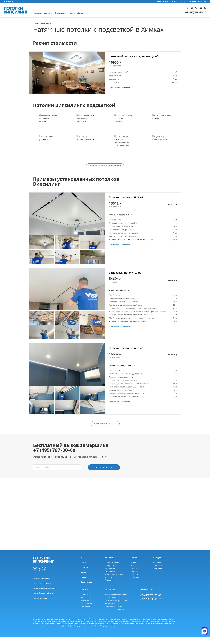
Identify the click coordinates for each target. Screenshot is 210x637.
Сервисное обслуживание (116, 600)
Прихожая (135, 577)
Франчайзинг (86, 603)
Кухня (133, 562)
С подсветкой (110, 565)
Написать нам (162, 1)
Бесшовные (110, 568)
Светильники (86, 582)
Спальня (134, 574)
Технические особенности (116, 594)
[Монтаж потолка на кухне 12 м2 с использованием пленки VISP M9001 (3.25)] (67, 214)
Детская (134, 571)
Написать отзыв (40, 598)
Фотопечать (110, 571)
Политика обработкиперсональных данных (114, 607)
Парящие (109, 580)
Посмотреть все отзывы (105, 424)
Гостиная (135, 568)
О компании (86, 594)
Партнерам (86, 606)
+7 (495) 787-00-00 (195, 8)
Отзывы (84, 567)
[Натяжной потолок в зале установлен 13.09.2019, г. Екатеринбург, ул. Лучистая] (48, 146)
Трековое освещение (114, 574)
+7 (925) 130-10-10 (195, 12)
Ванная (134, 565)
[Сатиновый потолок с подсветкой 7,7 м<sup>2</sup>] (67, 73)
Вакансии (85, 600)
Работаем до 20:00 (199, 1)
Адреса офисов (76, 13)
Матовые (157, 562)
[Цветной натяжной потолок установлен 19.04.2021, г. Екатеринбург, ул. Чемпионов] (162, 124)
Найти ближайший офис (43, 593)
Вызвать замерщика (41, 578)
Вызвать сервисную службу (45, 588)
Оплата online (179, 1)
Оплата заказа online (42, 583)
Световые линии (112, 562)
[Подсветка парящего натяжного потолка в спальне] (124, 124)
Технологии (46, 23)
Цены (83, 562)
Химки (36, 23)
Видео (83, 577)
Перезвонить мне (104, 467)
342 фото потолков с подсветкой (105, 166)
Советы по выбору (112, 597)
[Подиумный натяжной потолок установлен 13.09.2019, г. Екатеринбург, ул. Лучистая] (162, 146)
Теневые (108, 577)
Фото (83, 558)
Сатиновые (157, 565)
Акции (83, 572)
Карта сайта (110, 603)
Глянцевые (157, 568)
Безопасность (87, 597)
